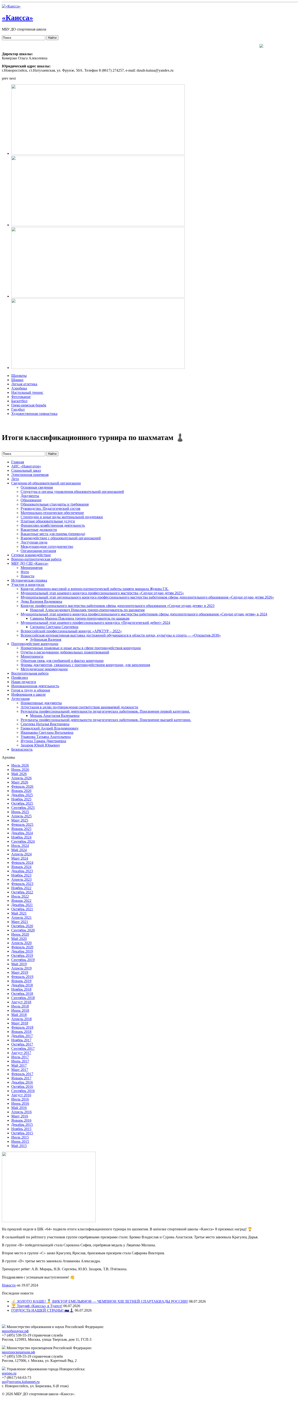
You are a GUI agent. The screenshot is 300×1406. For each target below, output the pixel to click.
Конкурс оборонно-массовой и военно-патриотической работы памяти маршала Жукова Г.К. (95, 589)
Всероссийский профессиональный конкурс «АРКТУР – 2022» (71, 631)
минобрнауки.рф (15, 1331)
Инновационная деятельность (35, 686)
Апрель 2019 (21, 968)
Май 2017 (19, 1065)
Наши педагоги (23, 682)
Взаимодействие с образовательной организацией (61, 538)
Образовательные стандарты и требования (55, 504)
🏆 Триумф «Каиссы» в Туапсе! (36, 1306)
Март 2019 (19, 972)
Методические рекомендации (44, 669)
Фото (25, 572)
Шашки (17, 380)
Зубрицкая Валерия (45, 639)
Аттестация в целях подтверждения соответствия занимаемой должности (79, 707)
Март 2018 (19, 1023)
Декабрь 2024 (22, 833)
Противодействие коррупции (34, 644)
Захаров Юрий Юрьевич (40, 745)
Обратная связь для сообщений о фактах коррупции (62, 661)
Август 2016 (21, 1095)
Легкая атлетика (24, 384)
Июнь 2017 (20, 1061)
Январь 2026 (21, 791)
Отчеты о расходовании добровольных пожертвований (65, 652)
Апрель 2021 (21, 917)
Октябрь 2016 (22, 1087)
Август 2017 (21, 1053)
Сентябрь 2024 (23, 841)
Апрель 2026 (21, 778)
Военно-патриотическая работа (36, 559)
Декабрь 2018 (22, 985)
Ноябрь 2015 (21, 1129)
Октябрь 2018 (22, 994)
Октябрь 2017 (22, 1044)
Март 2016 (19, 1116)
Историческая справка (29, 580)
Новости (27, 576)
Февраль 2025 (22, 825)
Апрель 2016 (21, 1112)
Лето (15, 479)
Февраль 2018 (22, 1027)
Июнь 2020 (20, 934)
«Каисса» (17, 17)
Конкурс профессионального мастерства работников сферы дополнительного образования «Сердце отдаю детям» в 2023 (117, 606)
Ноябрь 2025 (21, 799)
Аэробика (19, 388)
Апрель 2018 (21, 1019)
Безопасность (22, 749)
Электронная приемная (30, 475)
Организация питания (38, 551)
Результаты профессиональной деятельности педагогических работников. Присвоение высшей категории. (106, 720)
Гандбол (18, 409)
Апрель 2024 (21, 854)
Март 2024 (19, 858)
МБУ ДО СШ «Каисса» (30, 563)
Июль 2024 (20, 846)
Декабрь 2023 (22, 871)
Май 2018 (19, 1015)
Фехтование (21, 397)
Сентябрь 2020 (23, 930)
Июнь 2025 (20, 812)
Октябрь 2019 (22, 956)
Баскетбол (19, 401)
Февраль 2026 (22, 786)
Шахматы (19, 376)
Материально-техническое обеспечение (52, 513)
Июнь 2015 (20, 1141)
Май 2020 (19, 939)
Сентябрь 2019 (23, 960)
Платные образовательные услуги (48, 521)
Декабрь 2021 (22, 905)
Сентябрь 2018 (23, 998)
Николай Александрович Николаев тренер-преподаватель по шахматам (87, 610)
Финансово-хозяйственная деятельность (53, 525)
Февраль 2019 (22, 977)
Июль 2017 (20, 1057)
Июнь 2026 (20, 770)
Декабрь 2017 (22, 1036)
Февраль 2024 (22, 863)
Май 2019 (19, 964)
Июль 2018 (20, 1006)
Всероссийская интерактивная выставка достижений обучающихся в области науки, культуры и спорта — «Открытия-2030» (121, 635)
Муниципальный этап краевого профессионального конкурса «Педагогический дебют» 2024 (95, 623)
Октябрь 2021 (22, 909)
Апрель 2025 (21, 816)
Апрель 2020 (21, 943)
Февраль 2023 (22, 884)
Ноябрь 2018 (21, 989)
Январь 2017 (21, 1078)
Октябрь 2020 (22, 926)
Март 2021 (19, 922)
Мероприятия (31, 568)
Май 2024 (19, 850)
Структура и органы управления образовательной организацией (72, 492)
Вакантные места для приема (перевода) (53, 534)
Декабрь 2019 (22, 951)
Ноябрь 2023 (21, 875)
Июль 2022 (20, 896)
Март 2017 (19, 1070)
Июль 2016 (20, 1099)
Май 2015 (19, 1146)
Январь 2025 (21, 829)
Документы (30, 496)
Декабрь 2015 (22, 1125)
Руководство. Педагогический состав (50, 508)
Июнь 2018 (20, 1010)
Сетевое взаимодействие (31, 555)
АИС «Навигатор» (26, 466)
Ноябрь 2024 (21, 837)
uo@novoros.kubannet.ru (21, 1382)
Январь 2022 (21, 901)
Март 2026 (19, 782)
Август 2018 (21, 1002)
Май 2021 (19, 913)
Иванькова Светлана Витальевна (47, 732)
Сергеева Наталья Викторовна (45, 724)
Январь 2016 (21, 1120)
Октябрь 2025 (22, 803)
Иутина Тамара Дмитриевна (43, 741)
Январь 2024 (21, 867)
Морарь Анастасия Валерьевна (54, 716)
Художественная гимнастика (34, 414)
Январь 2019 (21, 981)
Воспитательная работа (30, 673)
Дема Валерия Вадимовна (41, 601)
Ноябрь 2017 (21, 1040)
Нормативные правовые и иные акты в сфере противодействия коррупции (81, 648)
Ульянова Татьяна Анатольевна (46, 737)
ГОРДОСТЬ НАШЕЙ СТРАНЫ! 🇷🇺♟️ (42, 1310)
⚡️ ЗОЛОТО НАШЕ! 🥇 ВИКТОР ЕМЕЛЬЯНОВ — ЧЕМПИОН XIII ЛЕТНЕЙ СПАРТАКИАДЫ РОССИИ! (99, 1301)
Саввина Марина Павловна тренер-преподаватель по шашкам (79, 618)
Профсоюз (19, 678)
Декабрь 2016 (22, 1082)
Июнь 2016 (20, 1103)
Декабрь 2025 (22, 795)
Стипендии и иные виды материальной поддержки (62, 517)
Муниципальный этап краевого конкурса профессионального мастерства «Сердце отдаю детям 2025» (102, 593)
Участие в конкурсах (28, 585)
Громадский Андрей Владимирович (49, 728)
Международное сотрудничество (47, 546)
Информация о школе (28, 694)
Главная (17, 462)
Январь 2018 (21, 1032)
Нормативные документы (41, 703)
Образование (31, 500)
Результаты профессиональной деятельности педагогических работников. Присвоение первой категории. (105, 711)
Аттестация (20, 699)
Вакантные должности (39, 530)
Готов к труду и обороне (30, 690)
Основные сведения (37, 487)
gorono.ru (9, 1373)
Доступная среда (34, 542)
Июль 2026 (20, 765)
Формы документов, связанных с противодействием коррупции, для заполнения (85, 665)
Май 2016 (19, 1108)
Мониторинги (32, 656)
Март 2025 (19, 820)
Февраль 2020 (22, 947)
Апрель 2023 (21, 879)
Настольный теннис (27, 392)
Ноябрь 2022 (21, 888)
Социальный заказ (26, 470)
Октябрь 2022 (22, 892)
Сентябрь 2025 (23, 808)
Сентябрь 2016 (23, 1091)
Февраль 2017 (22, 1074)
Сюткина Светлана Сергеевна (54, 627)
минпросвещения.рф (18, 1352)
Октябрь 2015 (22, 1133)
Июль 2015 (20, 1137)
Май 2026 (19, 774)
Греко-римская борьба (28, 405)
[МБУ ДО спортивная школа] (11, 6)
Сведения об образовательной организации (46, 483)
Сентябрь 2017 (23, 1049)
